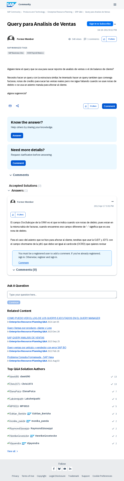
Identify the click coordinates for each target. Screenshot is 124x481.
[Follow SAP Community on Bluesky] (59, 469)
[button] (104, 39)
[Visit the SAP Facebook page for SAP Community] (54, 469)
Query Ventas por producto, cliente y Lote (29, 328)
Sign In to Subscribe (100, 24)
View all (11, 451)
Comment (109, 106)
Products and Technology (34, 12)
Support (86, 476)
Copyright (41, 476)
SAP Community (14, 12)
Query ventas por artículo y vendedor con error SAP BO (36, 347)
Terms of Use (28, 476)
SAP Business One (15, 53)
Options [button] (115, 24)
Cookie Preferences (102, 476)
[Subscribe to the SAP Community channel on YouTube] (65, 469)
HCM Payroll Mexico (35, 53)
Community (24, 4)
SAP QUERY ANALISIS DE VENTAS (25, 337)
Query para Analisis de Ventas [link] (97, 12)
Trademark (73, 476)
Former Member (25, 39)
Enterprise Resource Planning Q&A (28, 322)
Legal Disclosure (57, 476)
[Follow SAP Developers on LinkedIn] (70, 469)
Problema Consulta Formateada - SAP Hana (30, 357)
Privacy (15, 476)
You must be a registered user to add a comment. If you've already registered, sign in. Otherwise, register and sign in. (59, 255)
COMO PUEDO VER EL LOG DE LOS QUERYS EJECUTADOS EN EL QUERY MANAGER (53, 318)
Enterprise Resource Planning (60, 12)
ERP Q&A (78, 12)
